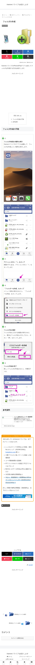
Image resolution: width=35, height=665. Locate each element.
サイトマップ (25, 659)
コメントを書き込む (17, 638)
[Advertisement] (17, 92)
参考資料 (15, 122)
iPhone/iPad (6, 505)
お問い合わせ (9, 659)
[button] (28, 57)
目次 (15, 115)
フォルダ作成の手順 (18, 119)
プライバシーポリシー (25, 656)
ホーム (10, 656)
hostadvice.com (10, 452)
